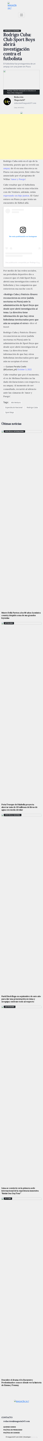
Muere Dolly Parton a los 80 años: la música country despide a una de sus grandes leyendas (21, 615)
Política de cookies (11, 1433)
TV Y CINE (8, 1198)
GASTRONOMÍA (9, 1007)
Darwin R (34, 1437)
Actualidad (9, 623)
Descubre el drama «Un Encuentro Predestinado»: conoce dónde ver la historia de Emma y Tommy (21, 1382)
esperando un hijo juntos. (16, 195)
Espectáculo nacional (12, 31)
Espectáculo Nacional (13, 407)
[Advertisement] (21, 136)
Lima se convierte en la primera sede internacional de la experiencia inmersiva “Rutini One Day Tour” (20, 1191)
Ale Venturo (16, 402)
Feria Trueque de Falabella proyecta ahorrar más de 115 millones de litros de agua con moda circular (19, 807)
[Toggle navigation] (21, 15)
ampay (7, 168)
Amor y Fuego (18, 179)
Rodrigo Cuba (32, 407)
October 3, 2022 (24, 369)
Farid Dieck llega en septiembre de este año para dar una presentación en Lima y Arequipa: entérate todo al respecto (21, 999)
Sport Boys (9, 412)
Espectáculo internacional (14, 431)
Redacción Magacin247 (19, 98)
